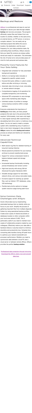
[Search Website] (23, 2)
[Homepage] (2, 5)
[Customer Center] (21, 2)
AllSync (2, 27)
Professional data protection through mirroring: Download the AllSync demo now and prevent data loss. (16, 254)
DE (28, 2)
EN (30, 2)
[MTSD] (8, 2)
